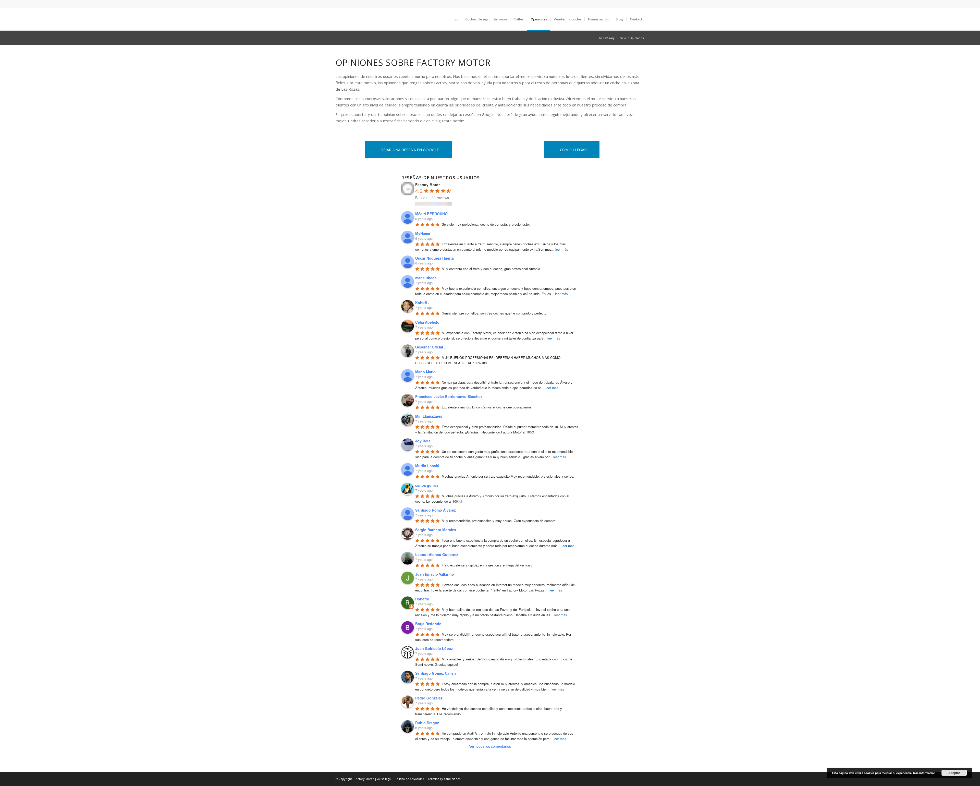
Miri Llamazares (428, 416)
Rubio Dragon (427, 722)
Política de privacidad (409, 779)
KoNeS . (422, 302)
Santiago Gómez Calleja (436, 673)
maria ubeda (426, 277)
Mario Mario (425, 371)
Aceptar (954, 772)
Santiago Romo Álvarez (435, 510)
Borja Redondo (428, 623)
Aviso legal (384, 779)
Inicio (622, 38)
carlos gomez (426, 485)
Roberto (422, 598)
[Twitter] (640, 4)
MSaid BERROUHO (431, 213)
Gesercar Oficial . (430, 346)
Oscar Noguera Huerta (434, 258)
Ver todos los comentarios (490, 746)
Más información (924, 773)
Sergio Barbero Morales (435, 529)
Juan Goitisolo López (434, 648)
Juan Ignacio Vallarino (434, 574)
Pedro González (429, 697)
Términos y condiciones (443, 779)
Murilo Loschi (427, 465)
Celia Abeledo (427, 322)
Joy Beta (423, 440)
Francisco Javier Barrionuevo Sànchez (448, 396)
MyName (422, 233)
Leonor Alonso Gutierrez (436, 554)
